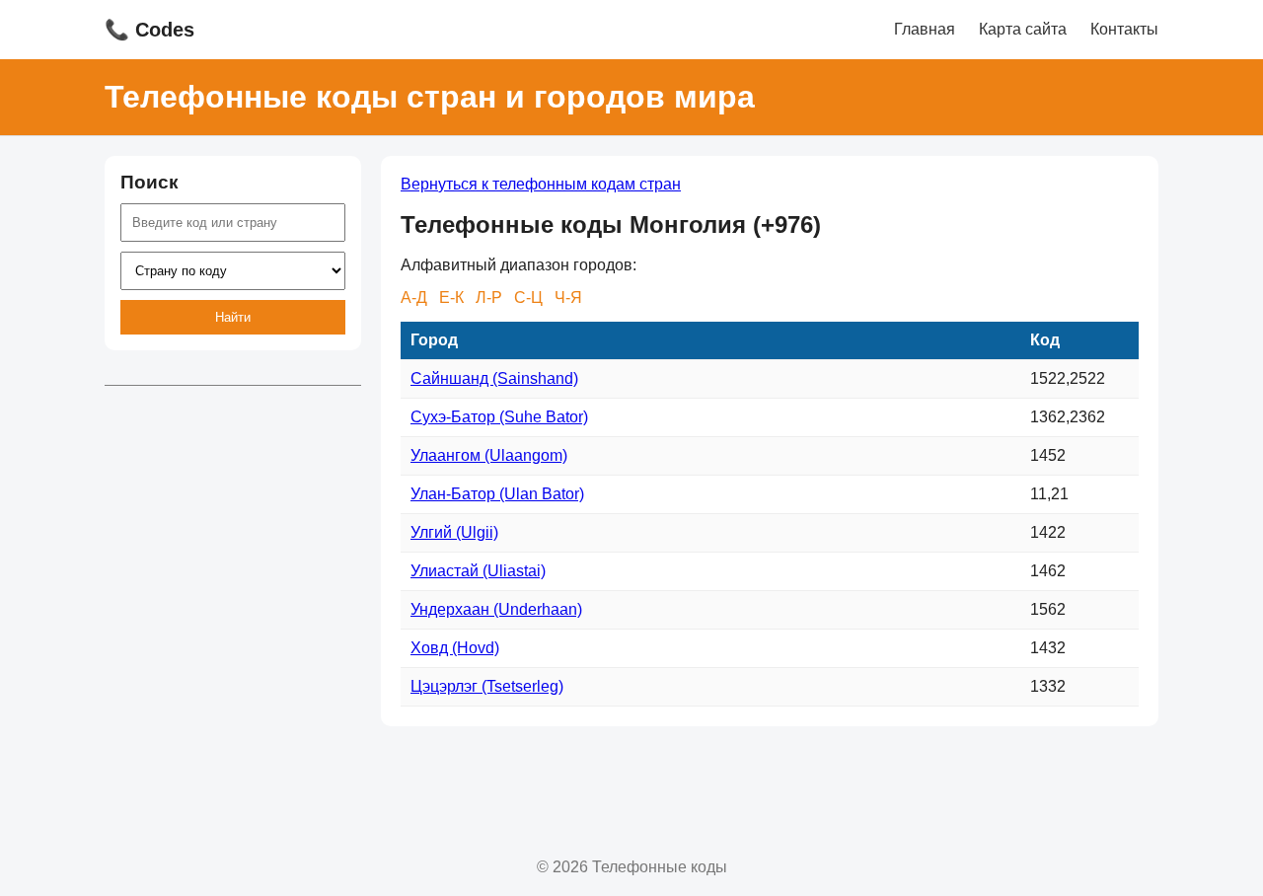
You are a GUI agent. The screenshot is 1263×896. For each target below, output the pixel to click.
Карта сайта (1023, 29)
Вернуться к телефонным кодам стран (541, 184)
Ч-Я (568, 297)
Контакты (1124, 29)
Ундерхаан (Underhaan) (496, 609)
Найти (233, 317)
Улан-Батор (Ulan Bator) (497, 493)
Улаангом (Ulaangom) (488, 455)
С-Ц (528, 297)
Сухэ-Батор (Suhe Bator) (499, 417)
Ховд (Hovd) (454, 647)
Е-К (451, 297)
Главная (924, 29)
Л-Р (489, 297)
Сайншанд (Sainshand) (494, 378)
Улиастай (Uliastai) (478, 570)
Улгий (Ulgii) (454, 532)
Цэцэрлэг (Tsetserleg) (486, 686)
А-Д (414, 297)
